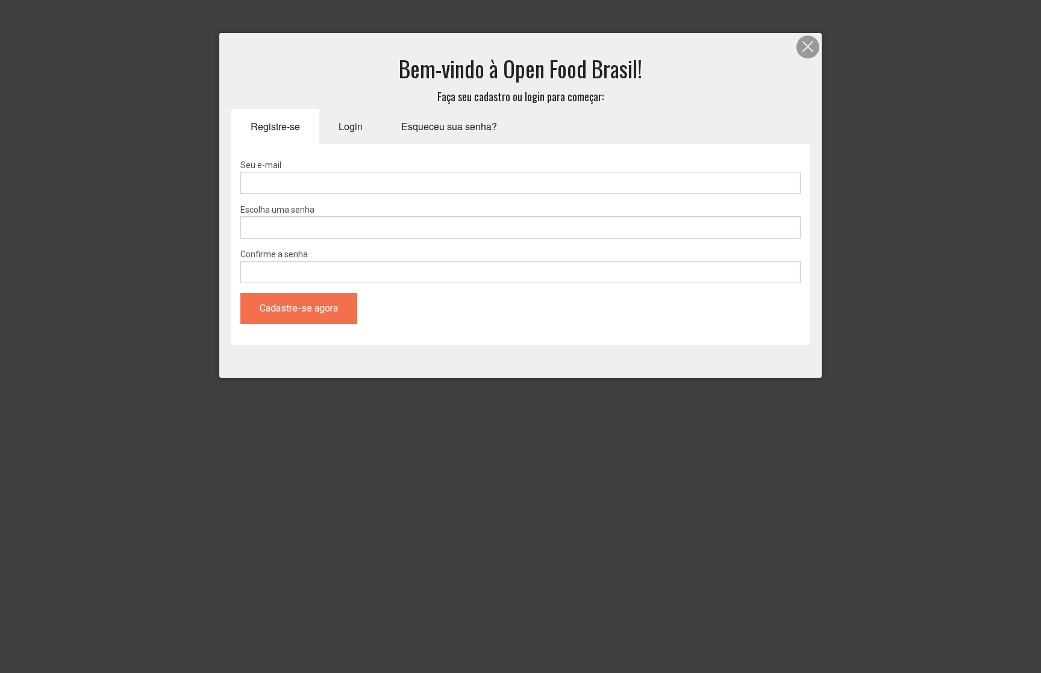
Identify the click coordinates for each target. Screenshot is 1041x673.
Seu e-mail (260, 165)
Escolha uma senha (277, 209)
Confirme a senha (274, 254)
